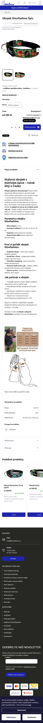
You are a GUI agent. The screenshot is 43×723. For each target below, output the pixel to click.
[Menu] (40, 3)
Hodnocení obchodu (11, 592)
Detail (14, 515)
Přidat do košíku (30, 127)
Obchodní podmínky (11, 574)
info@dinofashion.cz (14, 541)
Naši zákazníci (9, 585)
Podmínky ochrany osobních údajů (15, 578)
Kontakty (7, 602)
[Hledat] (19, 3)
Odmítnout (11, 717)
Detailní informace (9, 95)
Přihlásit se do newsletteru (16, 675)
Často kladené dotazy (11, 571)
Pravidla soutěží (9, 599)
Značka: (8, 29)
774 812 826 (12, 551)
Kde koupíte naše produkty (13, 581)
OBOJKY (12, 429)
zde (29, 705)
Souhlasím (32, 717)
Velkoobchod (8, 595)
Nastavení (21, 710)
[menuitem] (6, 611)
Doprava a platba (9, 588)
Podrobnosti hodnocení (31, 23)
